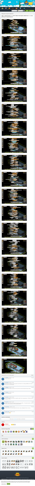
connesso (15, 418)
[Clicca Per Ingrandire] (14, 34)
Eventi (24, 477)
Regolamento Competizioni (18, 477)
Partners (27, 477)
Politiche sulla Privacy (9, 477)
